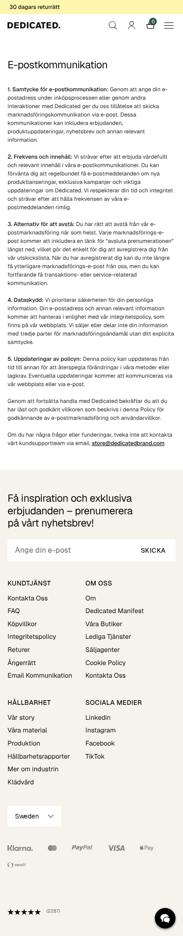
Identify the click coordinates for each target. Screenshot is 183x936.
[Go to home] (34, 25)
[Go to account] (131, 25)
